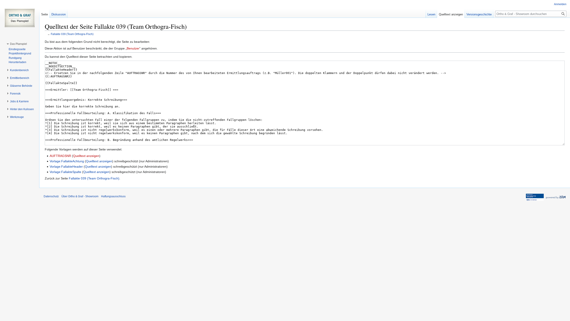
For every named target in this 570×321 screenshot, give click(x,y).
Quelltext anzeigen (86, 156)
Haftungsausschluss (113, 196)
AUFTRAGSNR (60, 156)
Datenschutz (51, 196)
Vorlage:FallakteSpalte (65, 172)
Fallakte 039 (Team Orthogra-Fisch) (72, 34)
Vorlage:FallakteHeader (66, 166)
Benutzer (133, 48)
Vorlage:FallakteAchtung (67, 161)
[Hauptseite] (19, 18)
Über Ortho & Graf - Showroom (79, 196)
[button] (18, 43)
